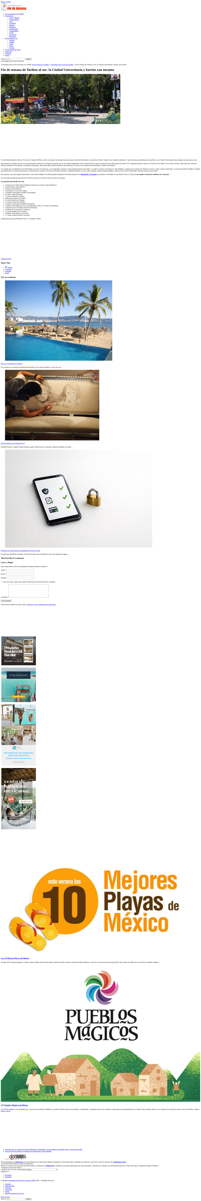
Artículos (8, 1188)
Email (3, 574)
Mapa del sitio (9, 1186)
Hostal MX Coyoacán (88, 174)
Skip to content (6, 2)
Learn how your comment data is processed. (41, 604)
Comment (5, 597)
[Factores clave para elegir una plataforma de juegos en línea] (79, 547)
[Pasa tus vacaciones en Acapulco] (58, 360)
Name (3, 570)
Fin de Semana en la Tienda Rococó (13, 443)
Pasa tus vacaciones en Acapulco (12, 364)
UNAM (8, 259)
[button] (7, 55)
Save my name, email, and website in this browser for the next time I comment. (29, 582)
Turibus (3, 259)
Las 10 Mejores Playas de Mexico (15, 958)
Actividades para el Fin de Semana (61, 65)
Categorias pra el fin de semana (11, 1169)
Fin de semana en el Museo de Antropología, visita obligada (28, 1151)
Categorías (8, 1190)
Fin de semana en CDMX (40, 65)
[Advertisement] (100, 139)
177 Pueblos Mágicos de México (14, 1105)
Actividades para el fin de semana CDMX (22, 1180)
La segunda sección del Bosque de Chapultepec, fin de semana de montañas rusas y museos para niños (43, 1149)
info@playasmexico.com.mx (14, 1193)
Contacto (8, 1184)
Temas (7, 1191)
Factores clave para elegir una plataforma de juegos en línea (20, 550)
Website (3, 578)
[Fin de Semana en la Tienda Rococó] (52, 440)
